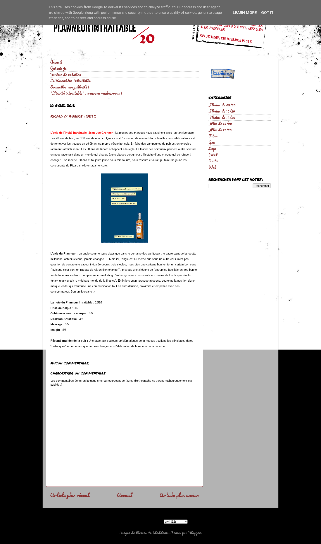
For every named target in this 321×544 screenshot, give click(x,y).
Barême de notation (65, 74)
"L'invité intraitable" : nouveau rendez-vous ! (86, 93)
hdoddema (160, 533)
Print (213, 155)
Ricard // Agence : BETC (73, 116)
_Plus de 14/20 (220, 123)
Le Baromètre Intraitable (70, 81)
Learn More (245, 12)
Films (213, 136)
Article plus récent (70, 494)
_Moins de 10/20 (222, 111)
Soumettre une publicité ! (69, 87)
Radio (214, 161)
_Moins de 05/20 (222, 105)
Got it (267, 12)
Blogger (194, 533)
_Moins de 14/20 (222, 117)
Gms (212, 142)
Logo (212, 148)
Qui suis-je (58, 68)
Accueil (56, 62)
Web (212, 167)
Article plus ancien (179, 494)
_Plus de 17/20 (220, 130)
